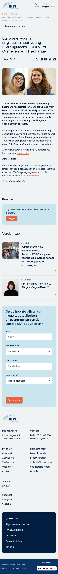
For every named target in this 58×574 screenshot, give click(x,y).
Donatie (34, 471)
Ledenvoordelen (38, 457)
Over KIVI (7, 453)
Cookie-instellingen (15, 541)
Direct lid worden (38, 453)
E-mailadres (12, 360)
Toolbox (10, 546)
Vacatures (7, 466)
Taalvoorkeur (12, 346)
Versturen (14, 400)
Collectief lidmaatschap (41, 462)
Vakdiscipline (12, 375)
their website (32, 175)
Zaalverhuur (8, 462)
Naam (9, 331)
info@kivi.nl (42, 438)
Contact (6, 471)
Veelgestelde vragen (40, 466)
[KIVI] (11, 5)
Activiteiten (8, 457)
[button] (37, 5)
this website (23, 153)
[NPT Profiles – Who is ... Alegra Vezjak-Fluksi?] (10, 287)
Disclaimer (11, 535)
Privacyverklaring (14, 529)
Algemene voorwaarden (17, 524)
